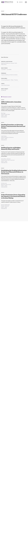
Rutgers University (5, 205)
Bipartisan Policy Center (6, 184)
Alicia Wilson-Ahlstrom (6, 158)
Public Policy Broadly (5, 85)
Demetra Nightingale (5, 204)
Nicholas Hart (4, 183)
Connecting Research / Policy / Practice (9, 79)
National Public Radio (5, 114)
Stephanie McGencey (5, 63)
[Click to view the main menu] (26, 2)
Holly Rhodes (4, 136)
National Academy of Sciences (7, 137)
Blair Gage (3, 113)
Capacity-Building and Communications (9, 74)
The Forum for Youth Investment (8, 160)
